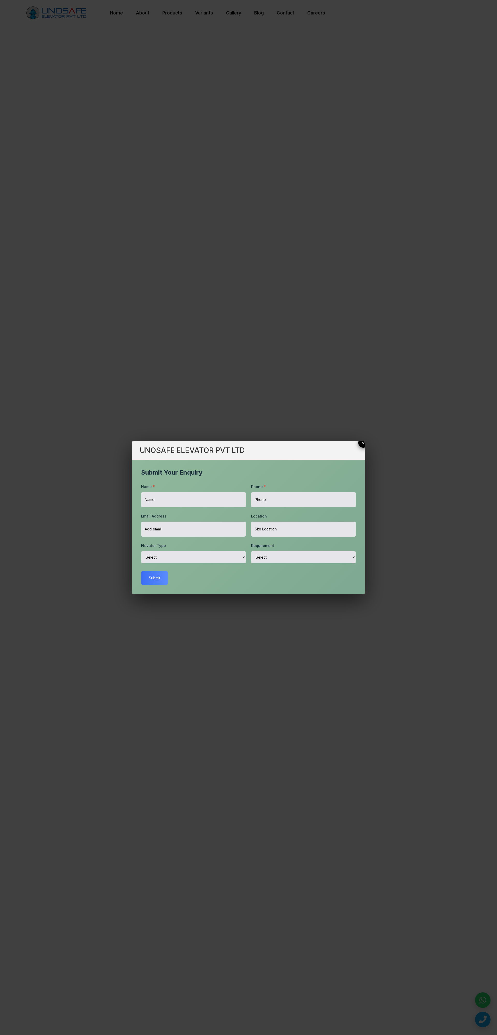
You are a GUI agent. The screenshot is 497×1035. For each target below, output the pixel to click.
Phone (258, 486)
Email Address (153, 516)
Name (148, 486)
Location (259, 516)
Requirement (262, 545)
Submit (154, 578)
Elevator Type (153, 545)
